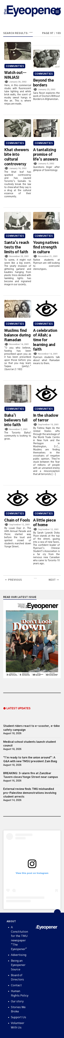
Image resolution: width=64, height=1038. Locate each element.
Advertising (18, 954)
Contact (16, 985)
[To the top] (57, 912)
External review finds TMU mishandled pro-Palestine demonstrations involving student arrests (29, 793)
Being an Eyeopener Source (18, 965)
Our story (17, 1001)
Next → (54, 580)
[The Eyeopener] (32, 12)
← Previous (13, 580)
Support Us (18, 1017)
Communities (15, 66)
